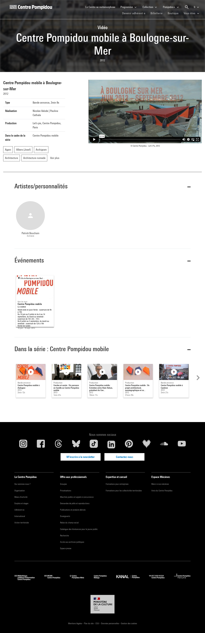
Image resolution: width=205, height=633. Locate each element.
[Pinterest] (129, 444)
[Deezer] (146, 444)
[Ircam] (54, 579)
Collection (148, 7)
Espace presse (65, 548)
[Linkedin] (111, 444)
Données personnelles (110, 623)
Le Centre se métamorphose (101, 7)
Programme (127, 7)
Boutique (174, 13)
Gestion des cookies (129, 623)
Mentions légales (75, 623)
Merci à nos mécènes (160, 484)
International (19, 516)
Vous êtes (190, 13)
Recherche (64, 535)
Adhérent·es (19, 509)
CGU (97, 623)
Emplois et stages (21, 503)
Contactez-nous (124, 457)
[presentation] (197, 377)
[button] (102, 187)
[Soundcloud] (164, 444)
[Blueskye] (76, 444)
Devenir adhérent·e (135, 13)
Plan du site (89, 623)
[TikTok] (93, 444)
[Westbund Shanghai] (159, 579)
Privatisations (65, 490)
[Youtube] (182, 444)
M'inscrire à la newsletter (80, 457)
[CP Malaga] (102, 579)
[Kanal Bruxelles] (130, 579)
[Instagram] (23, 444)
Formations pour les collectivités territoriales (124, 490)
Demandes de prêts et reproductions (74, 503)
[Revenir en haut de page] (197, 625)
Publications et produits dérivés (73, 509)
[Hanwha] (182, 579)
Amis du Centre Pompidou (161, 490)
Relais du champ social (69, 522)
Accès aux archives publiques (72, 542)
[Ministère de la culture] (102, 604)
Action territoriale (21, 522)
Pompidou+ (169, 7)
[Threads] (58, 444)
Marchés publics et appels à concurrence (77, 497)
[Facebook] (41, 444)
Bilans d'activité (20, 497)
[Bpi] (26, 579)
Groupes (63, 484)
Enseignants (65, 516)
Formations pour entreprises (117, 484)
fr (195, 7)
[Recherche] (186, 7)
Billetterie (157, 13)
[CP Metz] (79, 579)
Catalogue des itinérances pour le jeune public (79, 529)
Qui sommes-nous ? (22, 484)
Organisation (19, 490)
